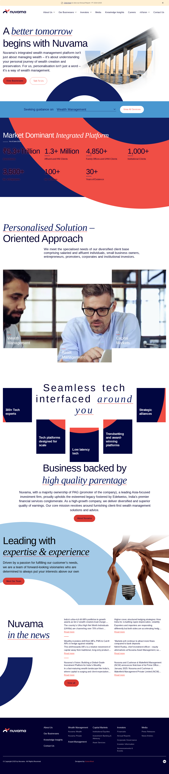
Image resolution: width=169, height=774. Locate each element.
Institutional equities (101, 731)
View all (71, 683)
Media (98, 12)
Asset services (99, 742)
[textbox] (86, 109)
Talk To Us (38, 81)
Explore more (13, 340)
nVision (143, 12)
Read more (69, 632)
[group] (30, 309)
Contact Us (158, 12)
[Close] (163, 3)
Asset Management (77, 742)
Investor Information (125, 744)
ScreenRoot (89, 761)
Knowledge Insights (114, 12)
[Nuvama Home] (14, 11)
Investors (84, 12)
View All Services (131, 109)
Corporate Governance (127, 740)
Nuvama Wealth (75, 731)
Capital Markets (100, 727)
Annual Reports (123, 736)
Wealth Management (78, 727)
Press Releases (148, 731)
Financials (121, 731)
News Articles (147, 736)
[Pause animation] (84, 266)
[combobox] (86, 109)
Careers (132, 12)
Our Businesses (66, 12)
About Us (47, 12)
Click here (67, 3)
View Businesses (14, 81)
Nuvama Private (75, 736)
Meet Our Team (13, 581)
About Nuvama (84, 518)
